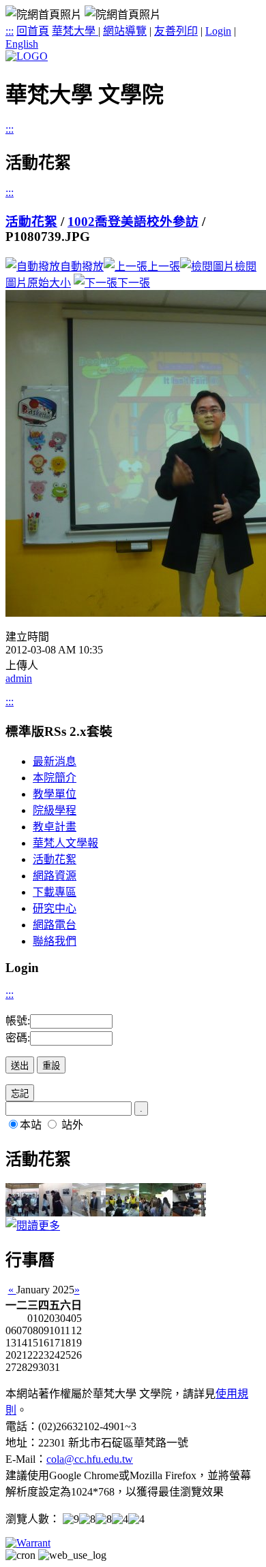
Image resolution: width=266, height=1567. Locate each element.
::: (9, 31)
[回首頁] (26, 56)
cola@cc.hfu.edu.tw (89, 1459)
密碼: (17, 1038)
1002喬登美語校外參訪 (133, 221)
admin (18, 678)
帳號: (17, 1021)
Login (218, 31)
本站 (31, 1125)
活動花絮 (31, 221)
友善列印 (176, 31)
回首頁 (32, 31)
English (21, 44)
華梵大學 (75, 31)
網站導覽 (125, 31)
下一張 (133, 283)
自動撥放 (82, 266)
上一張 (163, 266)
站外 (72, 1125)
